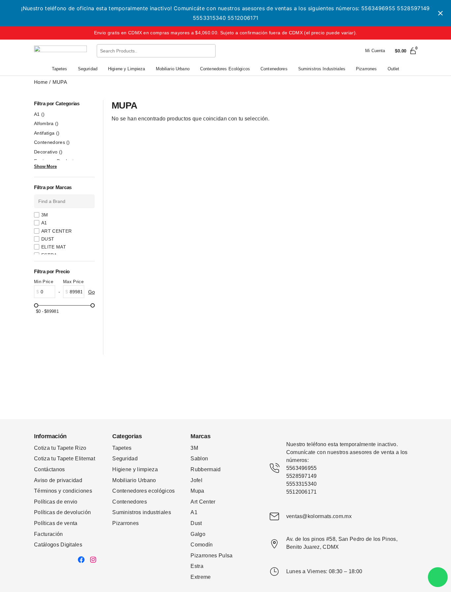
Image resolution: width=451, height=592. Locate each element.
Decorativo (48, 151)
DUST (47, 239)
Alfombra (46, 123)
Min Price (43, 281)
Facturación (48, 534)
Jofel (196, 480)
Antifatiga (46, 133)
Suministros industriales (141, 512)
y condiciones (75, 491)
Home (41, 82)
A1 (39, 114)
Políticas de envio (56, 502)
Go (91, 292)
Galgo (198, 534)
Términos (46, 491)
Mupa (197, 491)
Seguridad (125, 458)
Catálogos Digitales (58, 544)
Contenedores (52, 142)
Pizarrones (125, 523)
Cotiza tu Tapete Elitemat (64, 458)
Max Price (73, 281)
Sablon (199, 458)
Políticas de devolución (62, 512)
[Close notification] (440, 13)
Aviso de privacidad (58, 480)
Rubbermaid (206, 469)
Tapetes (121, 448)
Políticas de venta (56, 523)
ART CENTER (56, 231)
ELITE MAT (53, 246)
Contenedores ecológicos (143, 491)
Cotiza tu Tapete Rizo (60, 448)
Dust (196, 523)
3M (44, 214)
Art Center (203, 502)
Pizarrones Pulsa (211, 555)
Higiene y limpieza (135, 469)
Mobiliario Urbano (134, 480)
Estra (197, 566)
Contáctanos (49, 469)
